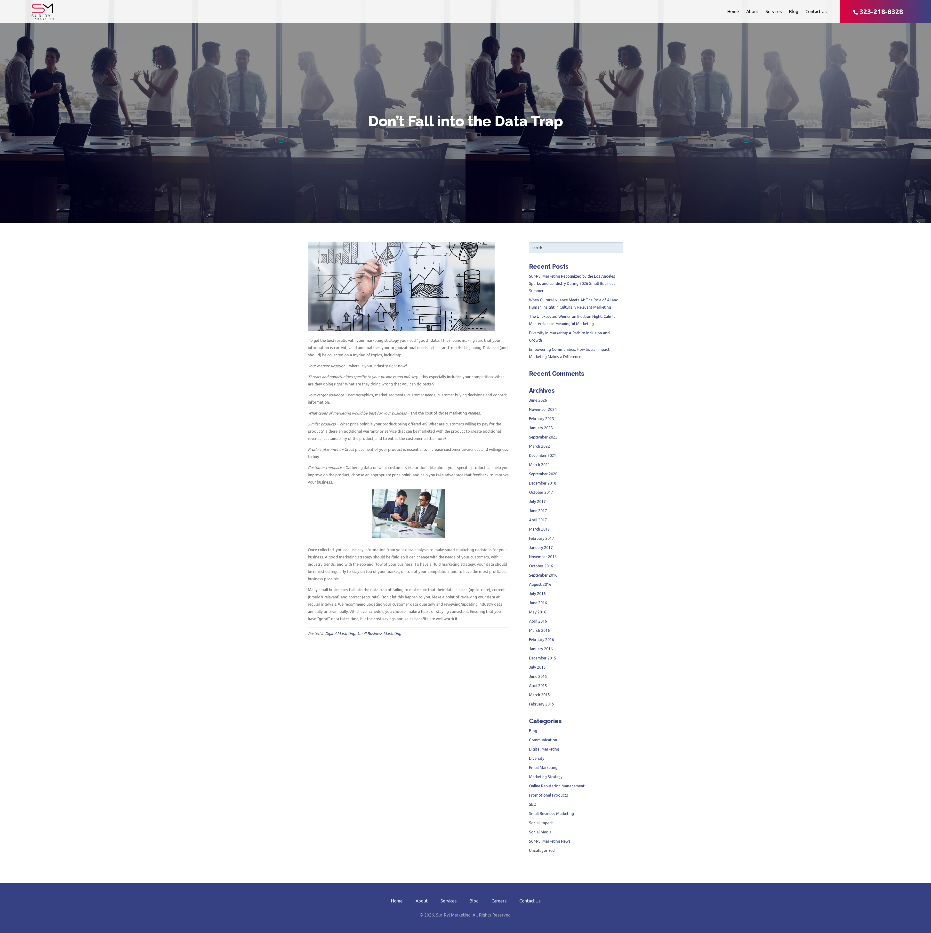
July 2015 (537, 667)
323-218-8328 (880, 11)
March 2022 (539, 446)
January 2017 (541, 547)
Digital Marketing (340, 633)
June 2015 (538, 676)
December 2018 (542, 483)
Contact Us (816, 11)
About (752, 11)
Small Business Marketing (379, 633)
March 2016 (539, 630)
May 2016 (537, 612)
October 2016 (541, 566)
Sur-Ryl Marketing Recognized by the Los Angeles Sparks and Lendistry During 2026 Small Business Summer (572, 283)
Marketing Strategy (545, 777)
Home (733, 11)
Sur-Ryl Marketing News (549, 841)
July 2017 (537, 501)
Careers (498, 900)
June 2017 (538, 511)
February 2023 (541, 418)
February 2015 (541, 704)
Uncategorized (542, 850)
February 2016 (541, 639)
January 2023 (541, 428)
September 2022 (543, 437)
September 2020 (543, 474)
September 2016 (543, 575)
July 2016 (537, 593)
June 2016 (538, 603)
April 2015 (538, 685)
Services (774, 11)
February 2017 (541, 538)
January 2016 (541, 649)
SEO (532, 804)
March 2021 (539, 465)
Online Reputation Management (557, 786)
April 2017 (538, 520)
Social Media (540, 832)
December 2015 (542, 658)
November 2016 (543, 557)
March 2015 (539, 695)
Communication (543, 740)
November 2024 (543, 409)
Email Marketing (543, 767)
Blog (793, 11)
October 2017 (541, 492)
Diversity (536, 758)
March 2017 (539, 529)
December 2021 (542, 455)
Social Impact (541, 823)
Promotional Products (548, 795)
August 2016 (540, 584)
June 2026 (538, 400)
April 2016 (538, 621)
